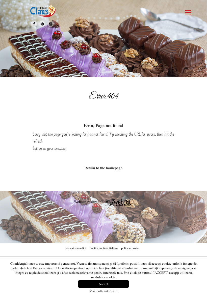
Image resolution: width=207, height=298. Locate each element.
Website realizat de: (90, 201)
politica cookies (130, 248)
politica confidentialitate (104, 248)
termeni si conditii (75, 248)
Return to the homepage (103, 167)
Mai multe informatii (103, 291)
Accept (103, 284)
